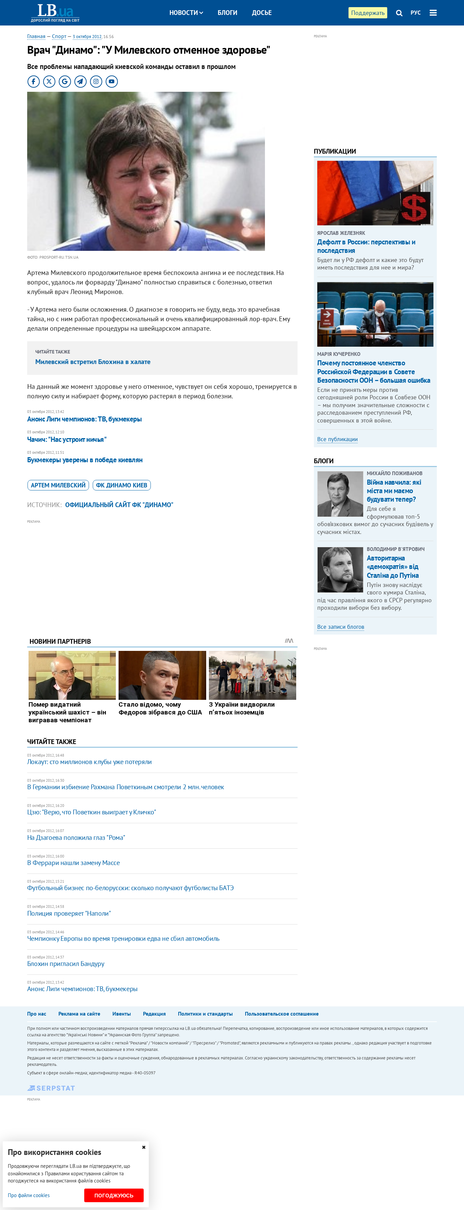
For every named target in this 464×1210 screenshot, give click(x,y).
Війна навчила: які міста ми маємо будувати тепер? (394, 491)
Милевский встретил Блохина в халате (92, 361)
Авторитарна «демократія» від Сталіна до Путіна (393, 566)
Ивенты (121, 1013)
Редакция (154, 1013)
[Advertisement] (162, 573)
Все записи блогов (340, 626)
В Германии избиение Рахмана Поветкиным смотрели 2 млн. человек (125, 786)
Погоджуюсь (113, 1195)
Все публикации (337, 439)
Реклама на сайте (79, 1013)
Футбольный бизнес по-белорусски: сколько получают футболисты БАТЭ (130, 887)
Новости (183, 12)
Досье (262, 12)
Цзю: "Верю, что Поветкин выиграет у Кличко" (91, 812)
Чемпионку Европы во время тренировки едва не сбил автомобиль (123, 938)
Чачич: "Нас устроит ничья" (66, 439)
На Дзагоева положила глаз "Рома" (76, 837)
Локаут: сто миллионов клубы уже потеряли (89, 761)
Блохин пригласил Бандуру (65, 963)
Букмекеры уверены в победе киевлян (85, 459)
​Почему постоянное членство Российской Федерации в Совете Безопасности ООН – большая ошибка (373, 371)
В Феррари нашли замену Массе (73, 862)
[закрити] (143, 1147)
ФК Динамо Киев (121, 485)
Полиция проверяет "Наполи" (69, 913)
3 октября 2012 (87, 36)
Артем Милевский (58, 485)
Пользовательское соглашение (282, 1013)
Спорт (59, 36)
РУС (416, 12)
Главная (36, 36)
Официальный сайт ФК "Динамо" (119, 505)
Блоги (227, 12)
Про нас (36, 1013)
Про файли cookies (29, 1195)
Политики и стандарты (205, 1013)
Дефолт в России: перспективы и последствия (366, 246)
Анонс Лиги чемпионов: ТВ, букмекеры (84, 419)
